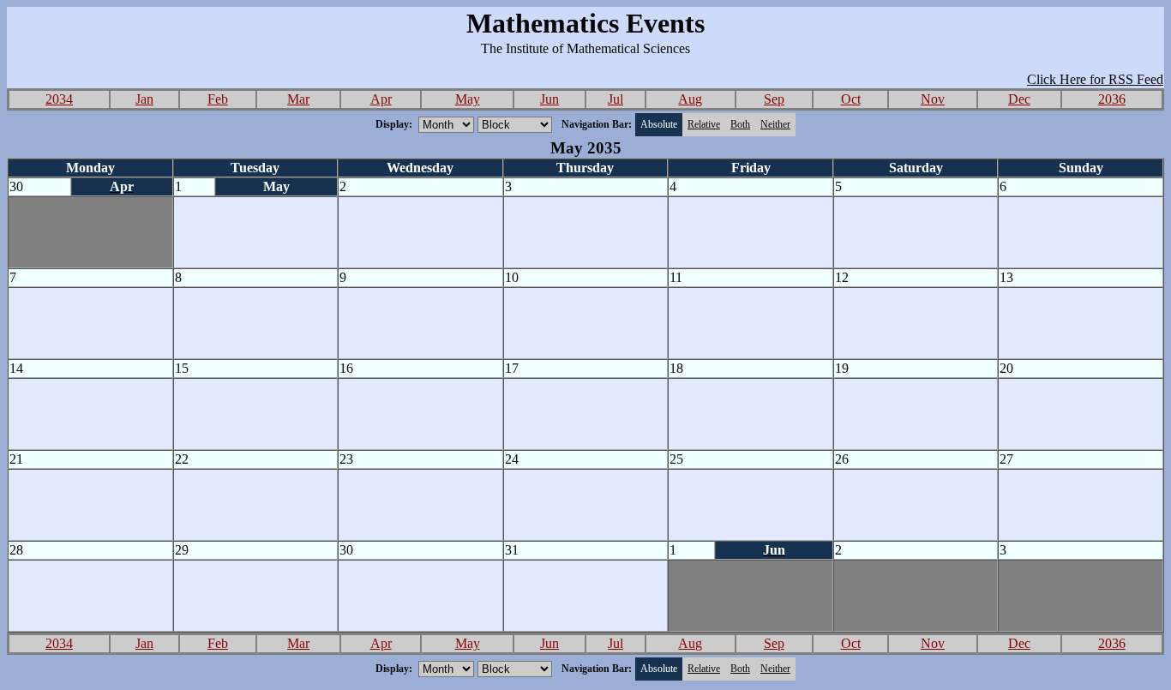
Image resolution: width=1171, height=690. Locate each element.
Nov (933, 99)
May (467, 99)
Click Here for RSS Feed (1095, 79)
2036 (1112, 99)
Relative (704, 124)
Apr (381, 99)
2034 (59, 99)
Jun (549, 99)
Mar (298, 99)
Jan (144, 99)
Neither (775, 124)
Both (740, 124)
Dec (1019, 99)
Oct (851, 99)
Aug (690, 99)
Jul (615, 99)
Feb (217, 99)
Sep (774, 99)
